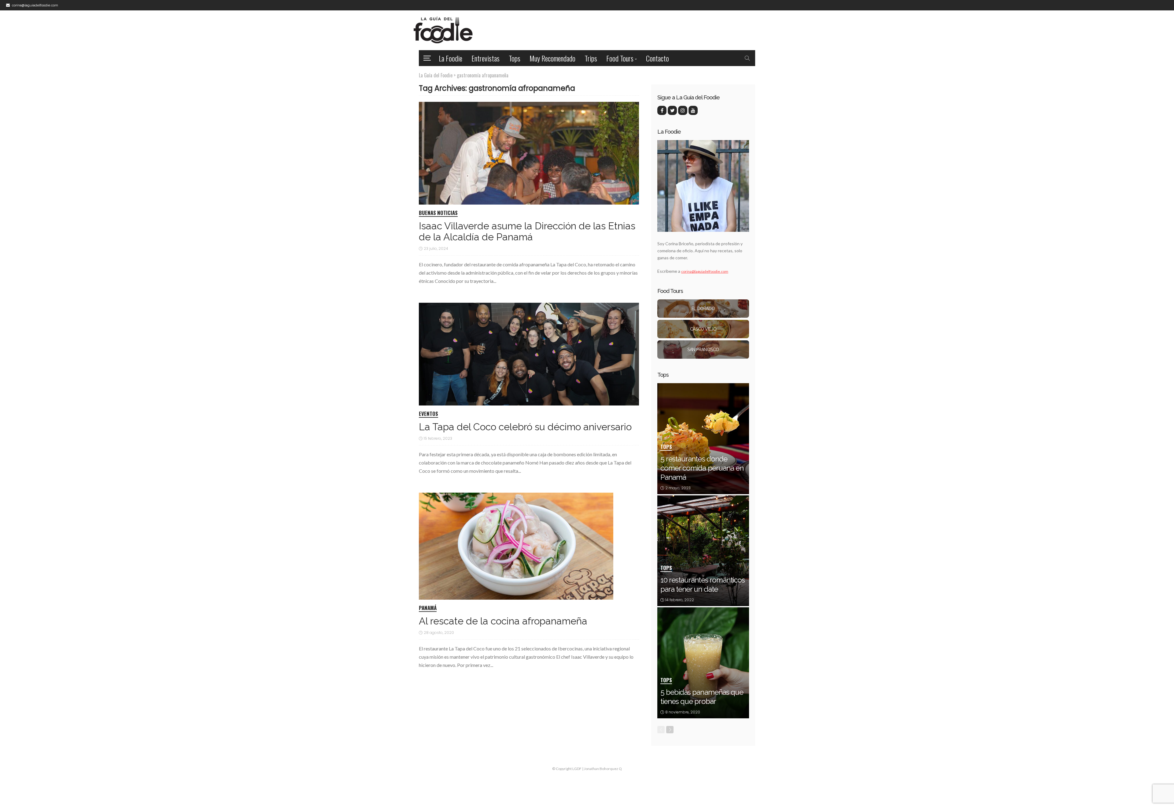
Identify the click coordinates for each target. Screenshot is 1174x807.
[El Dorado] (703, 308)
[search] (747, 58)
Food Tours (619, 58)
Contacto (657, 58)
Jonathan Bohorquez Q (603, 768)
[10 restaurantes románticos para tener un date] (703, 550)
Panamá (428, 608)
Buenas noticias (438, 213)
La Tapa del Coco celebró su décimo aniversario (525, 426)
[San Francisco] (703, 349)
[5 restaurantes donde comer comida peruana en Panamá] (703, 438)
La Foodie (450, 58)
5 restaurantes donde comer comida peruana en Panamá (702, 468)
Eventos (428, 414)
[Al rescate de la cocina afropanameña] (516, 546)
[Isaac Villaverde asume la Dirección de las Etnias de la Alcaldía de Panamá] (529, 153)
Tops (514, 58)
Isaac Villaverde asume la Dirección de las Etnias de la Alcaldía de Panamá (527, 231)
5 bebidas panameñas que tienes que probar (701, 697)
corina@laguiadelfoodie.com (704, 271)
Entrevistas (485, 58)
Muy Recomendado (552, 58)
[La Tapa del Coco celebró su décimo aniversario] (529, 354)
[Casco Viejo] (703, 329)
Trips (591, 58)
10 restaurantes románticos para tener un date (702, 585)
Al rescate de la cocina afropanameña (503, 621)
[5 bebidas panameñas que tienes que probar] (703, 662)
